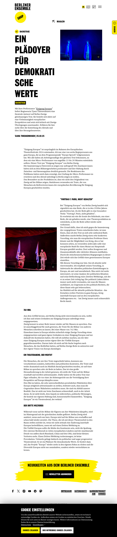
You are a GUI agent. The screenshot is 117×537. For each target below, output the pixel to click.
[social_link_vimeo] (35, 491)
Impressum (66, 491)
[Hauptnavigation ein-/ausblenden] (100, 6)
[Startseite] (23, 6)
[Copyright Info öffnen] (98, 57)
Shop (20, 17)
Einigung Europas (44, 108)
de (83, 7)
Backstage (20, 102)
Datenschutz (26, 524)
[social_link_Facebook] (12, 491)
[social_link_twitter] (18, 491)
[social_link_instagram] (24, 491)
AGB (93, 494)
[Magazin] (88, 6)
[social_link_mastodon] (40, 491)
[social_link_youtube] (29, 491)
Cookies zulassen (30, 530)
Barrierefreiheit (98, 491)
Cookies (102, 494)
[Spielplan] (94, 6)
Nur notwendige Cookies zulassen (57, 530)
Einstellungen (38, 524)
